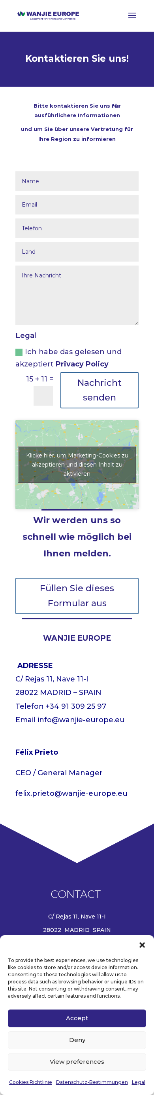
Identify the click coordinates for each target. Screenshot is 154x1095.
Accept (77, 1018)
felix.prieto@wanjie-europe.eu (71, 793)
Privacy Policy (82, 364)
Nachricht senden (99, 390)
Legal (138, 1082)
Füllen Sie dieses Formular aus (77, 595)
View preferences (77, 1061)
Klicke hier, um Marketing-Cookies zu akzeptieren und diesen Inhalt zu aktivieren (77, 464)
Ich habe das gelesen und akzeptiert (68, 357)
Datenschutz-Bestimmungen (92, 1082)
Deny (77, 1040)
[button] (142, 945)
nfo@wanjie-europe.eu (82, 719)
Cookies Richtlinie (30, 1082)
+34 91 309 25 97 (76, 706)
